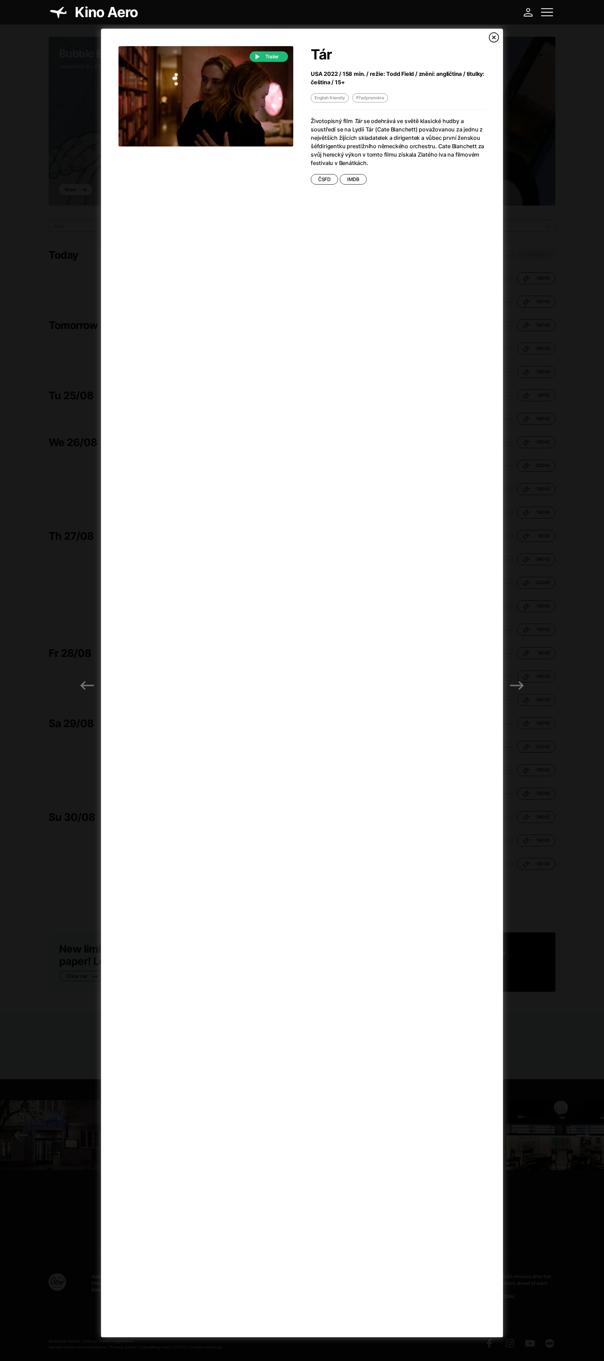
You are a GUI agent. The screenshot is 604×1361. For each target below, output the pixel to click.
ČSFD (324, 179)
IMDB (353, 179)
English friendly (330, 97)
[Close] (493, 37)
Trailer (272, 56)
